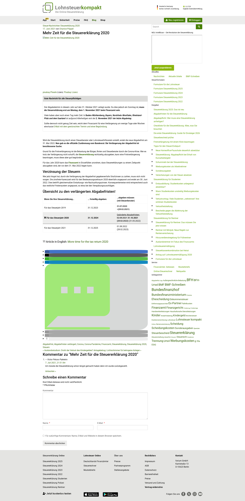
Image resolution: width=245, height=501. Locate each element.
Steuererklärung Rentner (54, 487)
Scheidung (176, 323)
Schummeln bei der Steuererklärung (172, 162)
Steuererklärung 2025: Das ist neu (169, 109)
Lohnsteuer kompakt (189, 319)
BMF (161, 284)
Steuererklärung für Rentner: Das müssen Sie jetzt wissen (176, 224)
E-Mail (101, 423)
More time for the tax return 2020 (88, 241)
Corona (80, 344)
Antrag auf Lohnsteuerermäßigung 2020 (174, 254)
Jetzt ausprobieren (163, 68)
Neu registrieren (176, 20)
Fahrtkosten (187, 303)
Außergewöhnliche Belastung (174, 280)
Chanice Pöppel (66, 29)
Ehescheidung (160, 299)
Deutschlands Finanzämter (96, 461)
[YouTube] (200, 494)
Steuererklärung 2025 (52, 461)
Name (46, 423)
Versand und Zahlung (155, 483)
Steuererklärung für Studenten (167, 179)
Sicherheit (65, 20)
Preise (77, 20)
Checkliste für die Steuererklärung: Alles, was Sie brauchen (175, 127)
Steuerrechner (90, 465)
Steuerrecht (182, 337)
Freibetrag (187, 308)
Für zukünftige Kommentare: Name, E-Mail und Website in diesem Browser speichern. (83, 436)
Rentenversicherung (163, 324)
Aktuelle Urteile (175, 76)
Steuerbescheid (160, 333)
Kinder (156, 315)
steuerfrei (167, 337)
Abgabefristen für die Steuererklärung (170, 114)
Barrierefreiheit (151, 474)
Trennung (157, 340)
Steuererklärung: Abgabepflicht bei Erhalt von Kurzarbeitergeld (176, 156)
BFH (190, 280)
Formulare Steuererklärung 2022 (168, 101)
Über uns (118, 455)
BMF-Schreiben (193, 76)
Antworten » (50, 371)
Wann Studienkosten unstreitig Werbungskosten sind (177, 193)
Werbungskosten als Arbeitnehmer (171, 166)
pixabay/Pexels (50, 92)
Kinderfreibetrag (167, 316)
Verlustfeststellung (164, 206)
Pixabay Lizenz (71, 92)
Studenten (190, 337)
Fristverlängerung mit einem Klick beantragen (174, 142)
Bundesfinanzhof (165, 289)
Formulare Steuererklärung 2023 (168, 97)
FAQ (86, 20)
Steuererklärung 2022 (52, 474)
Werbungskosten (182, 341)
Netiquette (181, 271)
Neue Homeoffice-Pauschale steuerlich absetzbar (178, 150)
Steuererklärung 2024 (52, 465)
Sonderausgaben (163, 171)
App (45, 20)
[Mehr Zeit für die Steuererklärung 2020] (83, 63)
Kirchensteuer (191, 316)
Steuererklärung (86, 154)
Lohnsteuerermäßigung (164, 246)
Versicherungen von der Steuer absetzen (174, 175)
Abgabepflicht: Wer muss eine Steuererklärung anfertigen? (174, 120)
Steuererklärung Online (54, 455)
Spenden (197, 328)
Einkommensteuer (179, 299)
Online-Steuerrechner (163, 271)
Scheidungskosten (163, 328)
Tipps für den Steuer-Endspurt (167, 146)
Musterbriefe (184, 267)
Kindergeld (179, 315)
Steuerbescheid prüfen (164, 137)
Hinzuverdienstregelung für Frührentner (173, 237)
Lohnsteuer (171, 320)
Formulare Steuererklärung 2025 (168, 88)
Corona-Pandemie (92, 344)
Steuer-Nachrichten (51, 26)
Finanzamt (73, 162)
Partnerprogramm (122, 465)
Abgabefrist (48, 344)
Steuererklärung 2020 (70, 26)
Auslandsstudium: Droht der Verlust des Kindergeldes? (68, 350)
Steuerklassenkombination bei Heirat (172, 250)
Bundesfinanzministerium (169, 295)
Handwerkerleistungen (160, 311)
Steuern (46, 347)
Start (53, 20)
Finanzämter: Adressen (164, 267)
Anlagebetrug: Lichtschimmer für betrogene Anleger (117, 350)
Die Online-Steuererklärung (69, 11)
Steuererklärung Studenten (55, 478)
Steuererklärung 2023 (52, 470)
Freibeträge (194, 308)
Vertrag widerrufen (154, 487)
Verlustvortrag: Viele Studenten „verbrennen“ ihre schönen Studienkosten (177, 200)
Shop (102, 20)
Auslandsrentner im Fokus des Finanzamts (175, 242)
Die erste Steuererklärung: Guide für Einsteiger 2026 (177, 133)
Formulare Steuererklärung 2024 (168, 93)
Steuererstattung (158, 337)
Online (154, 324)
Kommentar (48, 390)
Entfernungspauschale (160, 304)
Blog (94, 20)
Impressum (150, 461)
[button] (47, 252)
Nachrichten (159, 76)
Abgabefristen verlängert (65, 344)
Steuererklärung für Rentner (166, 218)
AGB (147, 465)
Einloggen (196, 20)
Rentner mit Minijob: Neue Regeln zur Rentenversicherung (172, 232)
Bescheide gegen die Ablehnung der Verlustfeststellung (172, 212)
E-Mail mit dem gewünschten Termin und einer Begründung (80, 126)
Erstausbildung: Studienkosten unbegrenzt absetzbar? (175, 185)
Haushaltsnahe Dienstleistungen (183, 311)
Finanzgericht (174, 307)
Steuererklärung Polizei (53, 483)
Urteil (167, 340)
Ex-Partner (174, 303)
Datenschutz (150, 470)
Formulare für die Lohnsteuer (167, 84)
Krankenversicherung (159, 320)
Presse (117, 461)
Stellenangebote (121, 470)
